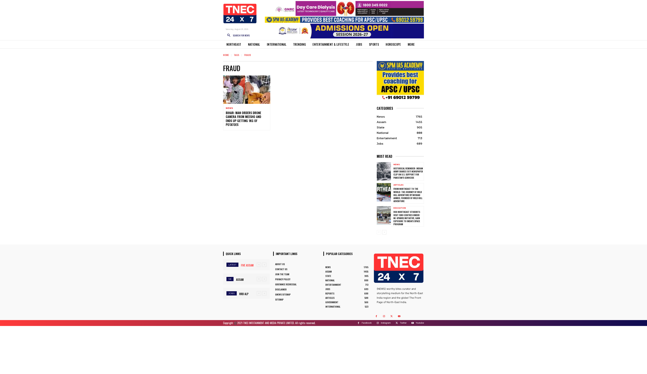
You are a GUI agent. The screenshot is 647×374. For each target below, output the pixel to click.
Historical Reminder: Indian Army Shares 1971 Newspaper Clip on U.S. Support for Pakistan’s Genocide (408, 173)
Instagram (386, 323)
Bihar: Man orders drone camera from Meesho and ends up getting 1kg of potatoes (243, 119)
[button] (237, 35)
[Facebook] (376, 316)
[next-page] (384, 232)
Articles (398, 185)
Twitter (403, 323)
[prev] (259, 265)
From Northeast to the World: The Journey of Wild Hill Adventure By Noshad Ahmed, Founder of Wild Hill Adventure (407, 195)
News (229, 108)
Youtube (420, 323)
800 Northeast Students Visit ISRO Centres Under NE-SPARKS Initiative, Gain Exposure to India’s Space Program (406, 218)
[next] (264, 265)
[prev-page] (379, 232)
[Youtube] (399, 316)
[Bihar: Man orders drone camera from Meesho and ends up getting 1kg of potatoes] (246, 90)
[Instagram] (384, 316)
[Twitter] (391, 316)
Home (226, 55)
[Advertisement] (323, 349)
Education (399, 208)
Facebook (367, 323)
